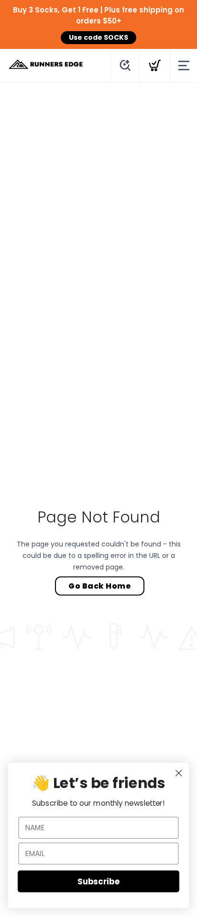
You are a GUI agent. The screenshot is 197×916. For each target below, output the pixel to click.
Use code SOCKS (98, 37)
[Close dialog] (179, 773)
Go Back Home (99, 585)
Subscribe (98, 881)
